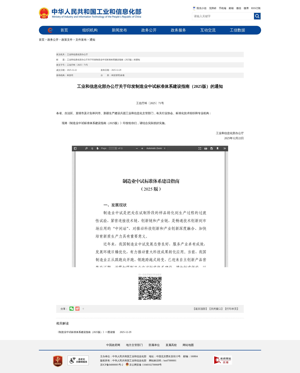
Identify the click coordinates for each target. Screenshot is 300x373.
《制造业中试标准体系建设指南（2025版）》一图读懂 (86, 332)
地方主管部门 (134, 345)
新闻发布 (119, 30)
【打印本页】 (231, 308)
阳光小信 (201, 8)
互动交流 (208, 30)
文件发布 (81, 39)
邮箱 (231, 8)
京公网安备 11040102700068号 (145, 364)
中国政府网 (113, 345)
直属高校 (171, 345)
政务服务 (178, 30)
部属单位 (154, 345)
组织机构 (90, 30)
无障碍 (212, 8)
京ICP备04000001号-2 (111, 364)
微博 (246, 8)
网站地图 (188, 345)
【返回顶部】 (200, 308)
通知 (92, 39)
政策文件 (67, 39)
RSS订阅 (255, 8)
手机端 (222, 8)
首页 (64, 30)
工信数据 (237, 30)
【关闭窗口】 (216, 308)
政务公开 (149, 30)
